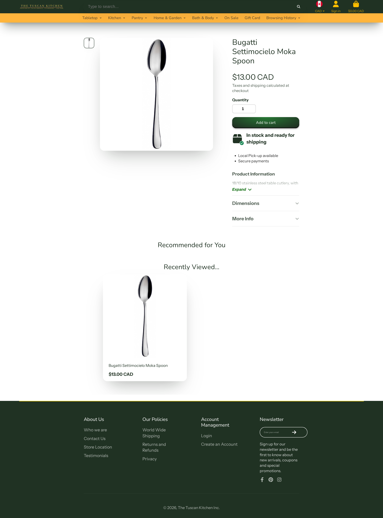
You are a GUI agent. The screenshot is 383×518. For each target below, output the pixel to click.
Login (206, 435)
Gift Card (252, 17)
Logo (41, 6)
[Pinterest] (270, 479)
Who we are (95, 429)
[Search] (299, 6)
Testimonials (96, 455)
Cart (356, 7)
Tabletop (90, 17)
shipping (258, 85)
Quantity (240, 100)
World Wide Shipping (154, 432)
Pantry (137, 17)
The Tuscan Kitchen (195, 507)
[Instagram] (279, 479)
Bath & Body (203, 17)
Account (336, 7)
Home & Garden (168, 17)
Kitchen (114, 17)
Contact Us (94, 438)
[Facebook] (262, 479)
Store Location (98, 447)
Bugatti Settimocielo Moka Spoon (145, 327)
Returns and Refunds (154, 447)
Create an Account (219, 444)
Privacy (149, 458)
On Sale (231, 17)
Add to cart (266, 122)
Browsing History (281, 17)
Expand (239, 189)
